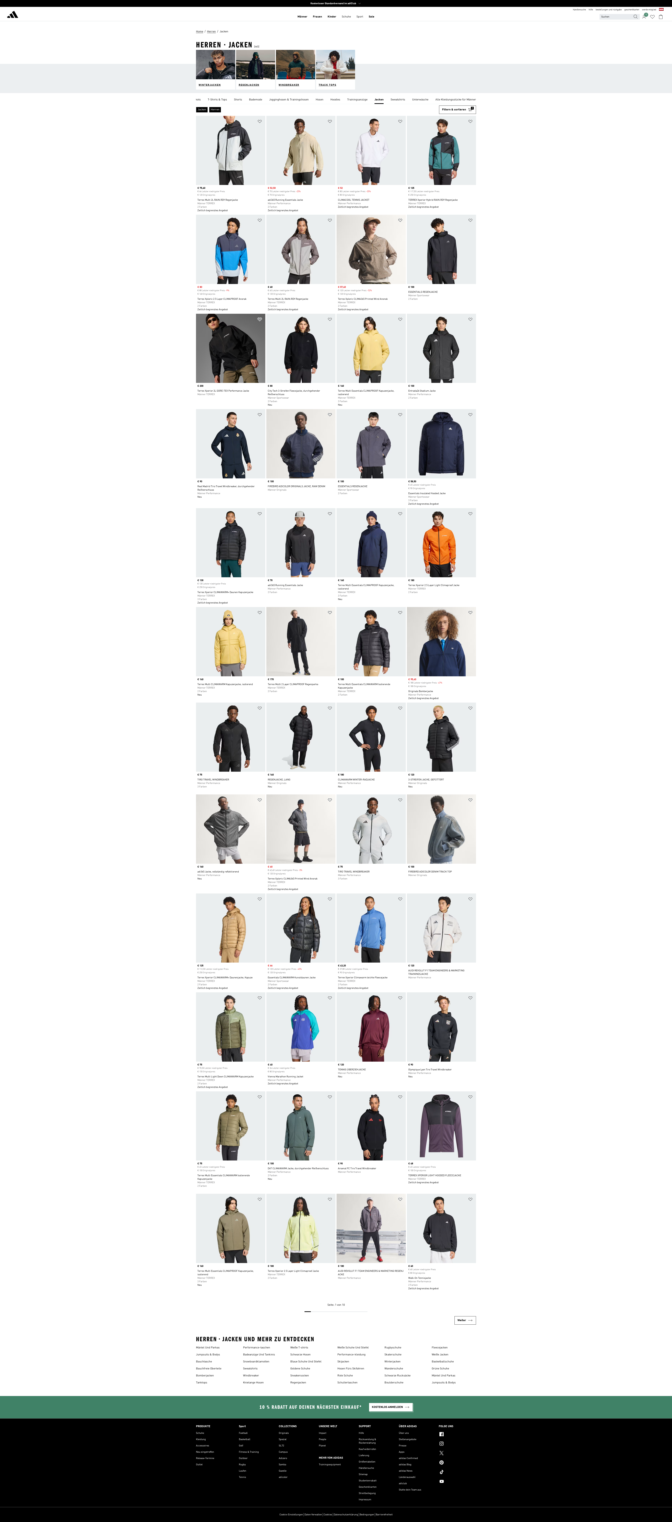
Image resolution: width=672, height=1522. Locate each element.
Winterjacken (392, 1361)
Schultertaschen (347, 1382)
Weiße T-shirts (299, 1347)
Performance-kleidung (351, 1354)
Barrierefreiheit (384, 1514)
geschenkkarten (631, 10)
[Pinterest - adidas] (457, 1463)
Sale (371, 16)
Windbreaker (251, 1375)
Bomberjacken (205, 1375)
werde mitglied (649, 10)
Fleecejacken (440, 1347)
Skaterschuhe (392, 1354)
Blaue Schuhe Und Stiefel (305, 1361)
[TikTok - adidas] (457, 1472)
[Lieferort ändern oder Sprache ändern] (661, 10)
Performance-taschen (256, 1347)
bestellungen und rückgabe (609, 10)
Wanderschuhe (393, 1368)
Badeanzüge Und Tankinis (259, 1354)
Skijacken (343, 1361)
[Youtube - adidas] (457, 1482)
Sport (359, 16)
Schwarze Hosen (300, 1354)
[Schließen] (308, 1514)
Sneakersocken (299, 1375)
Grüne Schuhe (440, 1368)
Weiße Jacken (440, 1354)
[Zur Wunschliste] (652, 17)
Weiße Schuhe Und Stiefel (353, 1347)
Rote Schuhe (345, 1375)
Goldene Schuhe (300, 1368)
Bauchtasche (204, 1361)
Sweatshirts (250, 1368)
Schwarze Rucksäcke (397, 1375)
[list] (336, 100)
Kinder (332, 16)
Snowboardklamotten (256, 1361)
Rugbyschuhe (392, 1347)
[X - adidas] (457, 1453)
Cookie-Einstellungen (291, 1514)
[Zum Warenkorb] (661, 17)
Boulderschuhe (393, 1382)
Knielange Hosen (253, 1382)
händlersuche (579, 10)
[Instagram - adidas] (457, 1444)
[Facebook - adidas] (457, 1434)
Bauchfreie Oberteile (208, 1368)
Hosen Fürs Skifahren (350, 1368)
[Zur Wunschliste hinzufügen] (259, 122)
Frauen (317, 16)
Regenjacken (298, 1382)
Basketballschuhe (443, 1361)
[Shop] (12, 15)
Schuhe (346, 16)
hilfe (591, 10)
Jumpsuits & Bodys (208, 1354)
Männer (302, 16)
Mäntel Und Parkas (208, 1347)
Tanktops (201, 1382)
